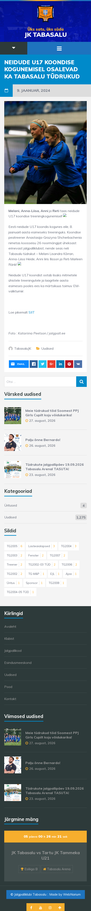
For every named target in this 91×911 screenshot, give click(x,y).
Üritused (10, 505)
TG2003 (14, 555)
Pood (8, 686)
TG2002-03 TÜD (41, 564)
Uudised (47, 348)
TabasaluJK (22, 348)
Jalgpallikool (13, 650)
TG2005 (14, 546)
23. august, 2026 (42, 475)
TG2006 (69, 564)
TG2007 (57, 555)
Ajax (71, 574)
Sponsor (34, 583)
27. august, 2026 (42, 421)
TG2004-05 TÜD (20, 592)
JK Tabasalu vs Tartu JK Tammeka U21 (45, 855)
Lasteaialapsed (41, 546)
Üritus (13, 583)
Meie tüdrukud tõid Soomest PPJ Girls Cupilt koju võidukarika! (52, 412)
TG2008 (56, 583)
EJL (54, 574)
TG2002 (14, 574)
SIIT (32, 312)
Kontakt (10, 698)
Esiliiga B (31, 869)
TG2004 (68, 546)
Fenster (36, 555)
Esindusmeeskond (18, 662)
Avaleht (10, 626)
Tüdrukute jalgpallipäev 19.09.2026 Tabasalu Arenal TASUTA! (54, 466)
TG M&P (36, 574)
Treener (14, 564)
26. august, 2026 (42, 446)
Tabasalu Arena (58, 869)
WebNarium (72, 894)
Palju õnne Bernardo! (42, 440)
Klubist (9, 638)
